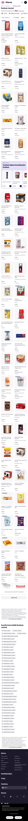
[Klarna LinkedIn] (11, 796)
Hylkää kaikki (10, 817)
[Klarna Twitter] (17, 796)
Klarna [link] (2, 6)
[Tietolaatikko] (9, 18)
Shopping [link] (7, 6)
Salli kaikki (18, 817)
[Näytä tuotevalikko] (25, 8)
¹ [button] (4, 40)
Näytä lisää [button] (14, 597)
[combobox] (23, 18)
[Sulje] (25, 805)
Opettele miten (21, 10)
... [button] (11, 6)
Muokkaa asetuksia (14, 813)
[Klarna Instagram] (24, 796)
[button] (21, 63)
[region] (14, 812)
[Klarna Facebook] (4, 796)
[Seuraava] (25, 13)
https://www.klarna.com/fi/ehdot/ (15, 618)
